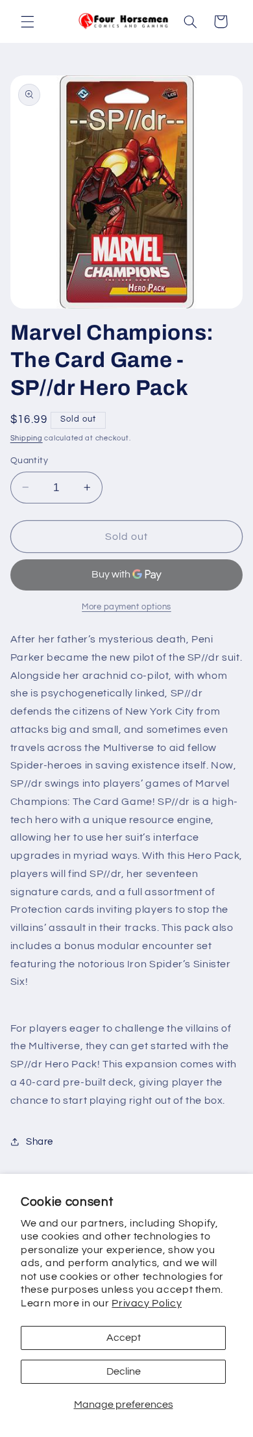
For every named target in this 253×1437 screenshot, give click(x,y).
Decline (123, 1371)
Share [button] (39, 1142)
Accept (123, 1337)
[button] (27, 21)
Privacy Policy (147, 1303)
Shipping (26, 438)
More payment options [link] (126, 607)
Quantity (29, 460)
